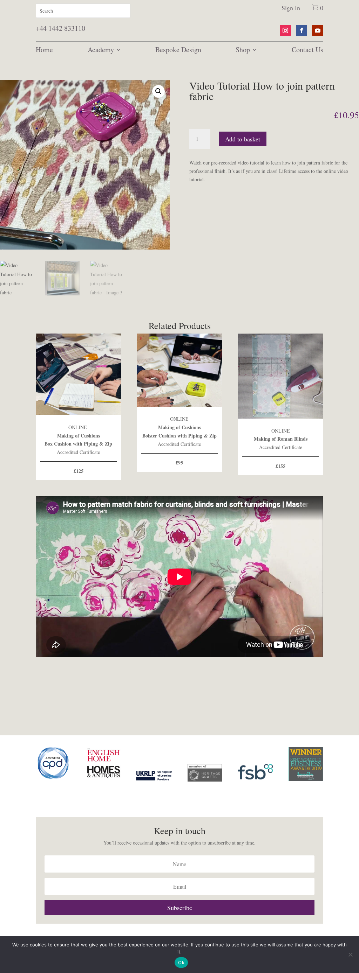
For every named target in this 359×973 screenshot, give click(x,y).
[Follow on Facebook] (301, 30)
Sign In (291, 8)
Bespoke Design (178, 49)
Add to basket (242, 139)
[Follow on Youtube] (317, 30)
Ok (181, 962)
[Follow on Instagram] (285, 30)
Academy (101, 49)
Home (44, 49)
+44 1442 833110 (60, 28)
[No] (350, 954)
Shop (243, 49)
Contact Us (307, 49)
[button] (158, 91)
